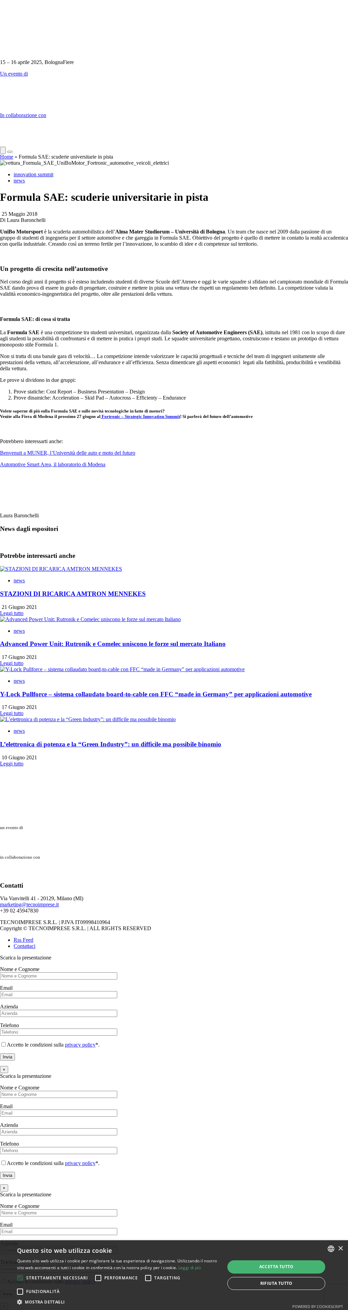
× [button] (340, 1248)
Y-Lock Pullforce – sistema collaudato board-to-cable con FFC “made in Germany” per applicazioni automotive (156, 694)
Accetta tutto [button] (276, 1266)
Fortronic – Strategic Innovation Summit (140, 416)
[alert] (174, 1275)
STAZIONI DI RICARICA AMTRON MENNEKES (73, 593)
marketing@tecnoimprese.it (29, 904)
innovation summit (33, 174)
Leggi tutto (11, 613)
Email (6, 988)
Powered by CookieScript (317, 1306)
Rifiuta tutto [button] (276, 1283)
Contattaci (24, 946)
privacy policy (80, 1045)
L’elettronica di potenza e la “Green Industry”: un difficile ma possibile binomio (110, 744)
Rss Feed (23, 940)
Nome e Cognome (19, 969)
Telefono (9, 1025)
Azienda (9, 1006)
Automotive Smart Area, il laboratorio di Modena (52, 464)
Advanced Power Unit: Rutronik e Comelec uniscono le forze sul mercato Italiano (113, 643)
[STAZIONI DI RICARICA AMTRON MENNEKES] (61, 569)
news (19, 180)
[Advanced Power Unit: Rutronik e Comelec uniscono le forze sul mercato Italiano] (90, 619)
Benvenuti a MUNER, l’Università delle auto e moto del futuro (67, 453)
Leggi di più (189, 1268)
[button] (20, 1278)
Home (6, 157)
